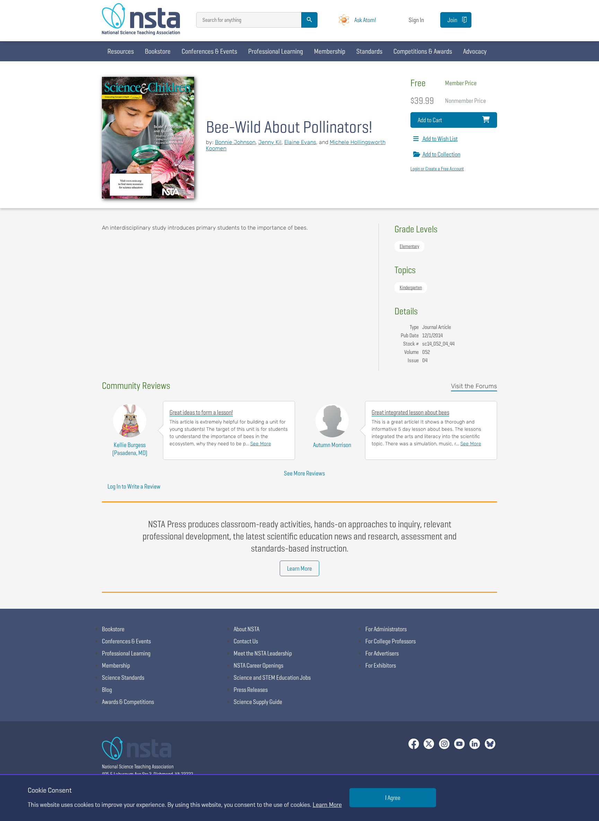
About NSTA (246, 629)
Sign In (416, 20)
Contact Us (246, 641)
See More (260, 444)
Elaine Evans (300, 142)
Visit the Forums (474, 386)
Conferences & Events (209, 51)
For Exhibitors (380, 665)
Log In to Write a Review (133, 486)
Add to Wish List (440, 139)
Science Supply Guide (258, 702)
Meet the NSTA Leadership (263, 653)
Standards (369, 51)
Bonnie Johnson (235, 142)
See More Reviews (304, 473)
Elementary (409, 246)
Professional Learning (275, 51)
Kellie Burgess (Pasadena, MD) (129, 449)
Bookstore (158, 51)
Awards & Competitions (128, 702)
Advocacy (475, 51)
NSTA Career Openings (258, 665)
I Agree (392, 798)
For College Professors (390, 641)
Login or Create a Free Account (437, 169)
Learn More (299, 568)
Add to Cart (430, 120)
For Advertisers (382, 653)
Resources (120, 51)
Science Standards (123, 677)
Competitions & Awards (422, 51)
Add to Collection (441, 154)
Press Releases (251, 690)
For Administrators (386, 629)
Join (452, 20)
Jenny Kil (269, 142)
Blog (107, 690)
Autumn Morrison (332, 445)
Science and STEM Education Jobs (272, 677)
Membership (329, 51)
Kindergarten (411, 287)
